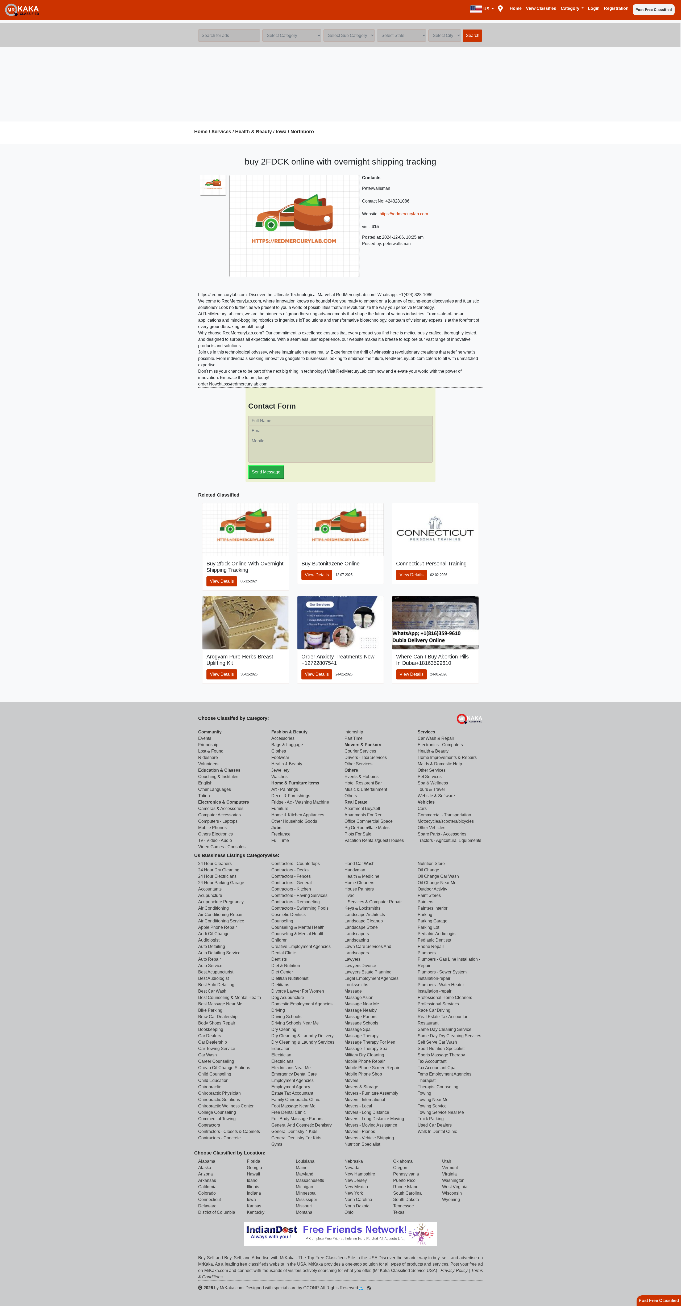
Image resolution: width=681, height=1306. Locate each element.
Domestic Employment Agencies (302, 1004)
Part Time (353, 738)
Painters (425, 902)
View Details (222, 581)
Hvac (349, 895)
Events (204, 738)
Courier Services (360, 751)
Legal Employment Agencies (371, 978)
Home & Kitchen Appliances (297, 815)
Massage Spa (357, 1029)
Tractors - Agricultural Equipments (449, 840)
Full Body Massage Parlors (296, 1118)
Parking (425, 914)
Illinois (253, 1187)
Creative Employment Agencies (301, 946)
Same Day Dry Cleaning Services (449, 1036)
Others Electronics (215, 834)
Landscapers (356, 933)
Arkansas (207, 1180)
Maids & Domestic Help (440, 764)
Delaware (207, 1206)
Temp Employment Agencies (444, 1074)
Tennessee (403, 1206)
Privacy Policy (454, 1270)
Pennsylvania (406, 1174)
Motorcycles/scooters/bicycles (446, 821)
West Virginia (454, 1187)
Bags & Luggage (287, 744)
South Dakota (406, 1199)
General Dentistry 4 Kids (294, 1131)
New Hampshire (359, 1174)
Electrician (281, 1055)
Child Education (213, 1080)
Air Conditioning (213, 908)
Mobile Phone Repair (364, 1061)
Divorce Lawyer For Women (297, 991)
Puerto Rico (404, 1180)
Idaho (252, 1180)
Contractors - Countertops (295, 863)
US (486, 9)
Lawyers (352, 959)
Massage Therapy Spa (365, 1048)
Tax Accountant (432, 1061)
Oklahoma (403, 1161)
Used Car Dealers (435, 1125)
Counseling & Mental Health (298, 927)
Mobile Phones (212, 827)
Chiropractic (209, 1087)
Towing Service (432, 1106)
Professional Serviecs (438, 1004)
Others (351, 770)
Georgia (254, 1167)
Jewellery (280, 770)
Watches (279, 776)
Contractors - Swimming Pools (300, 908)
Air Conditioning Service (221, 921)
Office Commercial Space (368, 821)
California (207, 1187)
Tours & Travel (431, 789)
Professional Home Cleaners (445, 997)
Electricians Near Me (291, 1067)
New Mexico (356, 1187)
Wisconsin (452, 1193)
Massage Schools (361, 1023)
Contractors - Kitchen (291, 889)
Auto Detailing (211, 946)
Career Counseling (216, 1061)
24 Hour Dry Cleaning (218, 870)
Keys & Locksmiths (362, 908)
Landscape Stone (361, 927)
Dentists (279, 959)
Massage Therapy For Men (369, 1042)
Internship (353, 732)
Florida (253, 1161)
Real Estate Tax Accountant (444, 1016)
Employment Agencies (292, 1080)
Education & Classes (219, 770)
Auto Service (210, 965)
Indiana (254, 1193)
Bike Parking (210, 1010)
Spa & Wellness (433, 783)
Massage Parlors (360, 1016)
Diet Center (282, 972)
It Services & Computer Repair (373, 902)
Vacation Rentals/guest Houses (374, 840)
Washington (453, 1180)
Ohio (349, 1212)
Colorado (207, 1193)
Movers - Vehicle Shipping (369, 1138)
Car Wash (207, 1055)
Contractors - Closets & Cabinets (229, 1131)
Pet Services (430, 776)
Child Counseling (214, 1074)
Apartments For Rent (364, 815)
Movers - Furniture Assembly (371, 1093)
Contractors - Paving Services (299, 895)
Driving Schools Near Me (295, 1023)
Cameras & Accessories (220, 808)
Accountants (210, 889)
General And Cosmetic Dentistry (301, 1125)
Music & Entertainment (365, 789)
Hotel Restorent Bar (363, 783)
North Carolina (358, 1199)
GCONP (310, 1288)
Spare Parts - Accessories (442, 834)
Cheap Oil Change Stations (224, 1067)
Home (516, 8)
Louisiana (305, 1161)
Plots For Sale (357, 834)
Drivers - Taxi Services (365, 757)
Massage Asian (358, 997)
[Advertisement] (340, 84)
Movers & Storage (361, 1087)
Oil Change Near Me (437, 882)
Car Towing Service (216, 1048)
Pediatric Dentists (434, 940)
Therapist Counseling (438, 1087)
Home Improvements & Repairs (447, 757)
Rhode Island (405, 1187)
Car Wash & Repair (436, 738)
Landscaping (356, 940)
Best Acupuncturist (215, 972)
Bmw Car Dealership (218, 1016)
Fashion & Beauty (289, 732)
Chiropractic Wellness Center (226, 1106)
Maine (302, 1167)
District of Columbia (216, 1212)
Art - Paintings (284, 789)
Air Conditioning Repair (220, 914)
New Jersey (355, 1180)
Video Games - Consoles (222, 847)
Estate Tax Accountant (292, 1093)
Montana (304, 1212)
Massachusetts (310, 1180)
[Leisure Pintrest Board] (377, 1288)
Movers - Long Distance (366, 1112)
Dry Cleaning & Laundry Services (302, 1042)
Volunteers (208, 764)
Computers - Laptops (218, 821)
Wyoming (451, 1199)
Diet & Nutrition (285, 965)
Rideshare (208, 757)
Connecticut (209, 1199)
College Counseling (217, 1112)
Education (280, 1048)
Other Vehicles (431, 827)
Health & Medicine (361, 876)
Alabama (206, 1161)
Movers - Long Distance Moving (374, 1118)
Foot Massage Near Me (293, 1106)
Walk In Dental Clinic (437, 1131)
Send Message (266, 472)
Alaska (204, 1167)
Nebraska (353, 1161)
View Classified (541, 8)
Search (472, 35)
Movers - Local (358, 1106)
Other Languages (214, 789)
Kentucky (255, 1212)
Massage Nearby (360, 1010)
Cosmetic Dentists (288, 914)
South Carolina (407, 1193)
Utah (446, 1161)
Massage (353, 991)
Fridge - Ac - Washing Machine (300, 802)
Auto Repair (209, 959)
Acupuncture (210, 895)
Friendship (208, 744)
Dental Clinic (283, 953)
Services (221, 131)
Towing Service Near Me (441, 1112)
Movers (351, 1080)
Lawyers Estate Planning (368, 972)
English (205, 783)
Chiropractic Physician (219, 1093)
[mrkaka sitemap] (361, 1288)
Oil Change (428, 870)
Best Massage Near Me (220, 1004)
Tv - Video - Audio (215, 840)
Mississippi (306, 1199)
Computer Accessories (219, 815)
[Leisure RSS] (369, 1288)
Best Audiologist (213, 978)
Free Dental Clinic (288, 1112)
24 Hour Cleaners (215, 863)
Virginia (449, 1174)
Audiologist (208, 940)
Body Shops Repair (216, 1023)
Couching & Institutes (218, 776)
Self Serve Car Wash (437, 1042)
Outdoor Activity (432, 889)
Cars (422, 808)
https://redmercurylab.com (404, 214)
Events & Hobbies (361, 776)
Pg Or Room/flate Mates (366, 827)
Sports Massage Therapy (441, 1055)
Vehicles (426, 802)
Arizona (205, 1174)
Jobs (276, 827)
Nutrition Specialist (362, 1144)
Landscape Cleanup (363, 921)
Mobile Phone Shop (363, 1074)
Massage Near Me (361, 1004)
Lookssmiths (356, 984)
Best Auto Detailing (216, 984)
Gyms (276, 1144)
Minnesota (305, 1193)
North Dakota (356, 1206)
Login (594, 8)
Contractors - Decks (290, 870)
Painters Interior (432, 908)
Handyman (354, 870)
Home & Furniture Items (295, 783)
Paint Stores (429, 895)
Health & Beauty (253, 131)
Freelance (280, 834)
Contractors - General (291, 882)
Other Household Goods (294, 821)
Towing (424, 1093)
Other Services (358, 764)
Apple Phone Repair (217, 927)
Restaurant (428, 1023)
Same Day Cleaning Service (444, 1029)
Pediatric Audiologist (437, 933)
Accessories (282, 738)
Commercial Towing (217, 1118)
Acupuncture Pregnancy (221, 902)
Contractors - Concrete (219, 1138)
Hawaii (253, 1174)
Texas (398, 1212)
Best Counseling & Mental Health (229, 997)
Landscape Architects (364, 914)
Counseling (282, 921)
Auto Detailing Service (219, 953)
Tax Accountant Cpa (436, 1067)
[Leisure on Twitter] (394, 1288)
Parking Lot (428, 927)
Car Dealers (209, 1036)
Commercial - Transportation (444, 815)
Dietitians (280, 984)
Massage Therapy (361, 1036)
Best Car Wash (212, 991)
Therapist (426, 1080)
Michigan (304, 1187)
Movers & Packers (362, 744)
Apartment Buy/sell (362, 808)
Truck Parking (431, 1118)
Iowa (281, 131)
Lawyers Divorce (360, 965)
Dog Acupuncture (287, 997)
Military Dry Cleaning (364, 1055)
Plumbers (427, 953)
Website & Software (436, 795)
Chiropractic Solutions (219, 1099)
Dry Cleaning (283, 1029)
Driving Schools (286, 1016)
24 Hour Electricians (217, 876)
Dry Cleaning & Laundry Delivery (302, 1036)
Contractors (209, 1125)
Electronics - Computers (440, 744)
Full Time (280, 840)
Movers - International (364, 1099)
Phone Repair (431, 946)
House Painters (359, 889)
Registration (616, 8)
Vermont (450, 1167)
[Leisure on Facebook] (386, 1288)
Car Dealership (212, 1042)
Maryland (304, 1174)
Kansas (254, 1206)
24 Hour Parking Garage (221, 882)
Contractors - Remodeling (295, 902)
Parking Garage (432, 921)
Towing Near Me (433, 1099)
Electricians (282, 1061)
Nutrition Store (431, 863)
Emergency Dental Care (294, 1074)
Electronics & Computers (223, 802)
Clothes (278, 751)
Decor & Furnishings (290, 795)
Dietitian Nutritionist (289, 978)
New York (353, 1193)
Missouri (304, 1206)
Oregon (400, 1167)
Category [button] (570, 8)
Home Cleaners (359, 882)
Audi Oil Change (214, 933)
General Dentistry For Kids (296, 1138)
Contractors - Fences (291, 876)
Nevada (351, 1167)
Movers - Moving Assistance (370, 1125)
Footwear (280, 757)
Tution (204, 795)
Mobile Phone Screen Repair (371, 1067)
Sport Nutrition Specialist (441, 1048)
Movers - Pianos (359, 1131)
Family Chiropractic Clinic (295, 1099)
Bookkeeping (210, 1029)
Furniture (279, 808)
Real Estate (355, 802)
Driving (278, 1010)
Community (210, 732)
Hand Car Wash (359, 863)
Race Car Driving (434, 1010)
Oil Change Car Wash (438, 876)
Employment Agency (290, 1087)
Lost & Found (210, 751)
